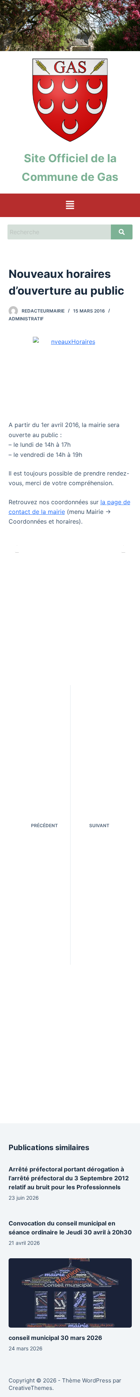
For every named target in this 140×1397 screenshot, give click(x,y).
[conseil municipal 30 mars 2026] (70, 1293)
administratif (26, 318)
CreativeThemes (30, 1387)
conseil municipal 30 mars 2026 (55, 1337)
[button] (69, 205)
